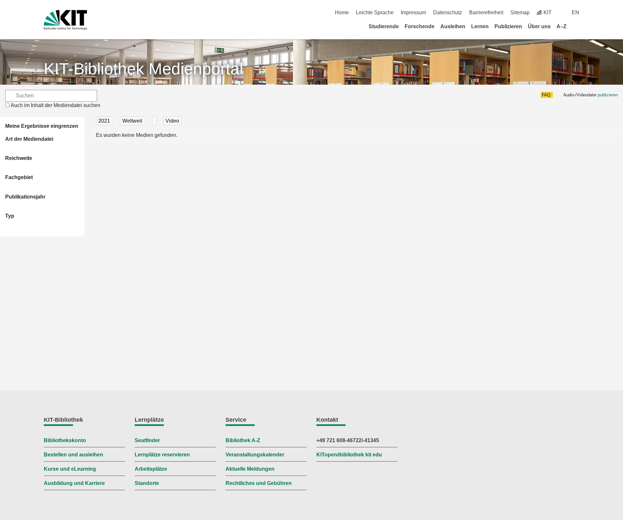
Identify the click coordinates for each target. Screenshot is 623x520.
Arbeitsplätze (151, 469)
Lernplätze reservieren (162, 454)
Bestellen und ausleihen (73, 454)
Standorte (147, 483)
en (575, 12)
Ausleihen (452, 26)
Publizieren (508, 26)
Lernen (480, 26)
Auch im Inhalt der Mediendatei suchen (55, 105)
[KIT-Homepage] (65, 20)
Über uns (539, 26)
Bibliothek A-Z (243, 440)
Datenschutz (447, 12)
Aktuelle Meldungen (250, 469)
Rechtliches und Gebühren (259, 483)
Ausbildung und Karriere (74, 483)
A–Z (561, 26)
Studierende (384, 26)
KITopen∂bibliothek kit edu (349, 454)
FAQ (546, 94)
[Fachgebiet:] (154, 120)
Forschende (419, 26)
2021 (104, 121)
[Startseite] (577, 26)
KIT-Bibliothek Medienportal (143, 69)
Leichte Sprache (375, 12)
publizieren (608, 94)
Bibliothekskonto (65, 440)
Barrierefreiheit (486, 12)
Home (342, 12)
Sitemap (520, 12)
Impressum (413, 12)
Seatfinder (147, 440)
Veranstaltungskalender (255, 454)
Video (172, 121)
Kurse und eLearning (70, 469)
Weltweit (132, 121)
